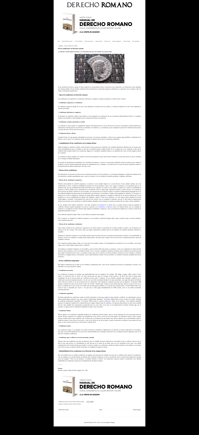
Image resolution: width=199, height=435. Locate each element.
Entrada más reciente (63, 409)
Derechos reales (107, 41)
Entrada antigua (137, 409)
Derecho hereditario (135, 41)
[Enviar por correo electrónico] (87, 402)
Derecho (71, 404)
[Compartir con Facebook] (91, 402)
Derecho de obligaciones (116, 41)
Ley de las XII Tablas (78, 41)
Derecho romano (77, 404)
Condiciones (66, 404)
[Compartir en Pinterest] (93, 402)
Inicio (59, 41)
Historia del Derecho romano (67, 41)
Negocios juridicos (98, 41)
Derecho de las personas (88, 41)
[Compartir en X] (90, 402)
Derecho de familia (126, 41)
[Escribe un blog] (88, 402)
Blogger (113, 422)
